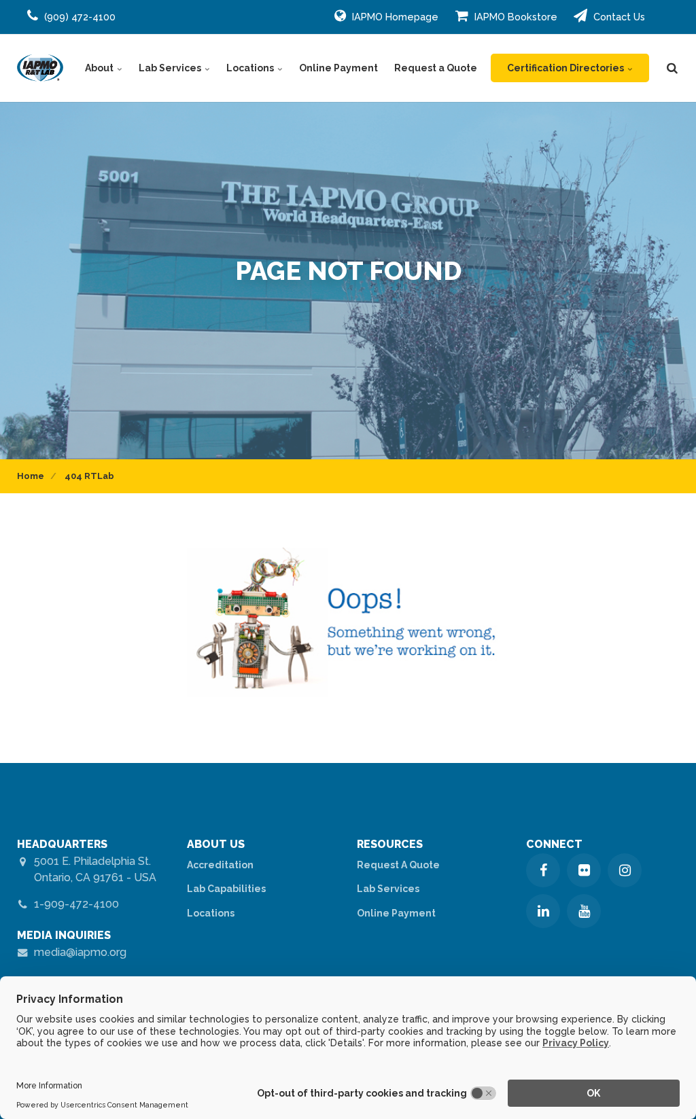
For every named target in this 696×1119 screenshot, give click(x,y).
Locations (251, 68)
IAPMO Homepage (393, 16)
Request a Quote (435, 68)
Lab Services (171, 68)
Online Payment (338, 68)
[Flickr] (584, 870)
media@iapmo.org (80, 952)
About (100, 68)
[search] (672, 68)
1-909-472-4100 (76, 904)
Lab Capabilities (226, 888)
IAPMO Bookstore (514, 16)
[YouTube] (584, 911)
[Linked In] (543, 911)
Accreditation (220, 864)
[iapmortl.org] (40, 68)
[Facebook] (543, 870)
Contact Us (618, 16)
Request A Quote (398, 864)
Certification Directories (566, 68)
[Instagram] (625, 870)
